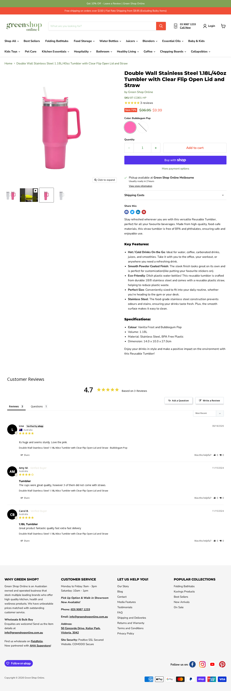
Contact (122, 597)
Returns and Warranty (130, 623)
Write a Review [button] (211, 400)
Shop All (11, 41)
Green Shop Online (140, 92)
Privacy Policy (125, 633)
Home (8, 63)
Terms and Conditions (130, 628)
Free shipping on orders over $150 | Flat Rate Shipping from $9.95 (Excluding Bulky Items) (116, 10)
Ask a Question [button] (180, 400)
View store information (140, 186)
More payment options (175, 168)
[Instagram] (202, 664)
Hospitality (81, 52)
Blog (120, 591)
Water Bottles (109, 41)
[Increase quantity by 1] (155, 148)
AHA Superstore (40, 645)
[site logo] (24, 26)
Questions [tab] (37, 406)
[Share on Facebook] (126, 212)
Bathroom (103, 52)
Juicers (131, 41)
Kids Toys (11, 52)
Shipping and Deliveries (131, 618)
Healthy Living (127, 52)
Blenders (149, 41)
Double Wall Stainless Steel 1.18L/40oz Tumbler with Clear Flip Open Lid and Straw (63, 447)
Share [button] (26, 455)
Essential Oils (171, 41)
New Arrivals (181, 602)
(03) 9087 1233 (80, 609)
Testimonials (124, 607)
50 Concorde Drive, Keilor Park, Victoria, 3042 (81, 630)
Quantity (129, 139)
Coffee (148, 52)
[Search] (161, 26)
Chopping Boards (172, 52)
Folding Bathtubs (56, 41)
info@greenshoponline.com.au (24, 632)
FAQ (120, 612)
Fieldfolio (37, 641)
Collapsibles (199, 52)
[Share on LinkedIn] (138, 212)
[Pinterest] (222, 664)
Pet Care (30, 52)
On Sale (179, 607)
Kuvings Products (184, 591)
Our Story (123, 586)
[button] (216, 455)
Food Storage (83, 41)
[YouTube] (212, 664)
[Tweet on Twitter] (132, 212)
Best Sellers (32, 41)
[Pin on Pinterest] (144, 212)
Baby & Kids (196, 41)
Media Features (126, 602)
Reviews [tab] (14, 406)
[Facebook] (192, 664)
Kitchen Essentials (54, 52)
